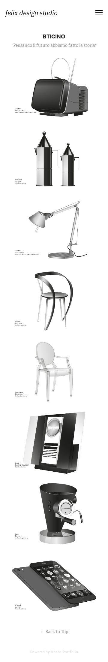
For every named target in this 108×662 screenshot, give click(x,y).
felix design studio (31, 12)
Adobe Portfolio (64, 652)
